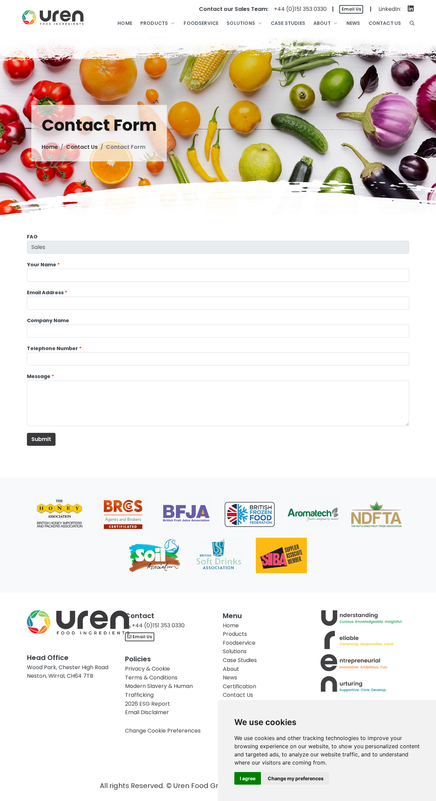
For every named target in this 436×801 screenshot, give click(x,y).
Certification (239, 686)
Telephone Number (52, 348)
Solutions (235, 651)
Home (50, 147)
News (230, 677)
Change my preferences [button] (296, 778)
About (231, 669)
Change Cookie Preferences (163, 731)
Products (235, 634)
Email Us (351, 9)
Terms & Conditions (151, 677)
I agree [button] (247, 778)
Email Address (45, 292)
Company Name (48, 320)
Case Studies (240, 660)
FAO (32, 236)
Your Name (41, 264)
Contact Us (82, 147)
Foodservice (239, 643)
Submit (41, 439)
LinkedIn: (389, 9)
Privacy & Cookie (147, 669)
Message (38, 376)
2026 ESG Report (147, 704)
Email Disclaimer (147, 712)
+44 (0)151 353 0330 (300, 9)
